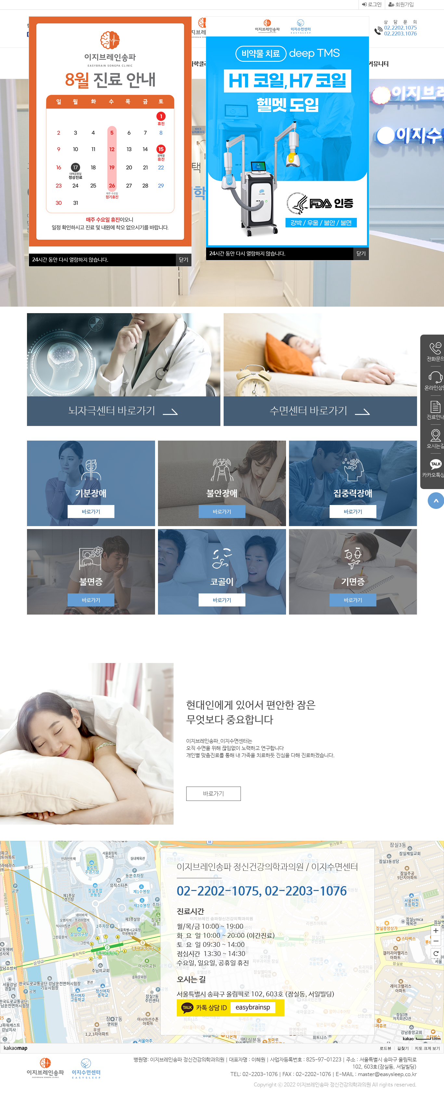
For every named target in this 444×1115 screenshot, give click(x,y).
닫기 (361, 254)
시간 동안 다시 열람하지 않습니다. (247, 254)
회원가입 (404, 5)
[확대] (435, 930)
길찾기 (403, 1048)
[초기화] (435, 953)
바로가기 (91, 512)
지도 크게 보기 (427, 1048)
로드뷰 (385, 1048)
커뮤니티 (378, 64)
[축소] (435, 941)
